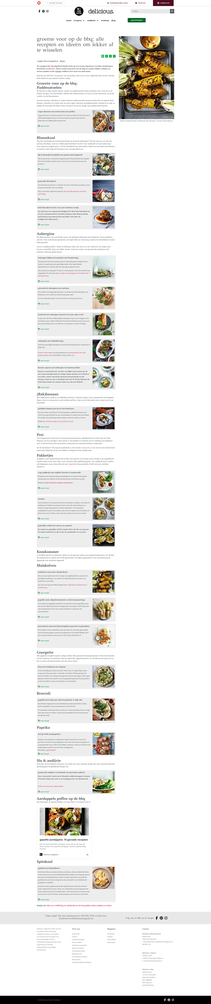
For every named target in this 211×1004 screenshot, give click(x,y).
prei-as (89, 447)
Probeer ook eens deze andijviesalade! (51, 786)
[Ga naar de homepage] (79, 11)
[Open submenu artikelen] (97, 20)
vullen (76, 270)
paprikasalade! (51, 750)
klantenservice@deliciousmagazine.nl (76, 918)
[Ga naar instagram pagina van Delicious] (47, 11)
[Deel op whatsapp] (114, 56)
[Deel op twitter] (110, 56)
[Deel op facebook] (106, 56)
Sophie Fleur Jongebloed (47, 61)
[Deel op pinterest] (102, 56)
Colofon (110, 937)
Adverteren (76, 934)
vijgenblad (72, 464)
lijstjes (62, 61)
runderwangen (48, 353)
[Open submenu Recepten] (83, 20)
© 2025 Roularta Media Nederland (49, 1000)
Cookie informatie (78, 939)
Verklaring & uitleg (78, 951)
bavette (51, 68)
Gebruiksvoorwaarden (79, 945)
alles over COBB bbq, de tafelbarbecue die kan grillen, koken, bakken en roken (79, 905)
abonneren (137, 20)
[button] (163, 3)
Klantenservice (77, 954)
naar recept (44, 126)
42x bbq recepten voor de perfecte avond (59, 421)
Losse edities (111, 939)
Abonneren (111, 934)
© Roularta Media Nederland (81, 962)
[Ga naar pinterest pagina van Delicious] (43, 11)
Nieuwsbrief (111, 942)
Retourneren (76, 959)
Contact (74, 937)
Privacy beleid (76, 942)
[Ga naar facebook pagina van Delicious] (39, 11)
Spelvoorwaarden (78, 948)
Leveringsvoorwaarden (79, 957)
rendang (70, 298)
